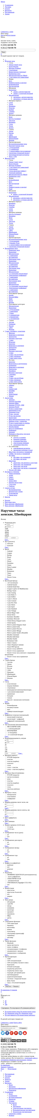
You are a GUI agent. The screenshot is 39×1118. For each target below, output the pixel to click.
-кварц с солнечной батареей (22, 194)
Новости (8, 1079)
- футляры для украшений (21, 457)
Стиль (7, 682)
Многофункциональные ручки (19, 419)
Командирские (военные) (17, 72)
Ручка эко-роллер (15, 416)
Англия (11, 322)
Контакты (8, 10)
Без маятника (13, 257)
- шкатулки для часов (20, 466)
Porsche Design (14, 427)
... (5, 59)
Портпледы (13, 336)
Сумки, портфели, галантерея (15, 331)
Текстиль (12, 120)
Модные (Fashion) (15, 68)
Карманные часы (14, 74)
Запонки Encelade (15, 401)
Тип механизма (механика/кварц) (16, 724)
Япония (11, 140)
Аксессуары (9, 398)
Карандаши (13, 418)
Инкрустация (9, 888)
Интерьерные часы (11, 248)
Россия (11, 133)
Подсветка (8, 872)
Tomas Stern (13, 481)
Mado (10, 299)
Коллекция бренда (11, 581)
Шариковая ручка (15, 410)
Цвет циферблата (11, 818)
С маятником (13, 255)
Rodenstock (12, 430)
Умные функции (10, 941)
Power (11, 300)
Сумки (11, 340)
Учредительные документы (22, 1108)
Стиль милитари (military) (17, 171)
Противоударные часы (16, 146)
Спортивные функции (12, 921)
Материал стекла (10, 792)
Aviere (11, 475)
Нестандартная (14, 86)
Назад (11, 1085)
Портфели (12, 349)
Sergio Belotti (13, 394)
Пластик (12, 108)
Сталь (11, 102)
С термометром (14, 315)
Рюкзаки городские (15, 338)
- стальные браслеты (20, 441)
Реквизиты (12, 1090)
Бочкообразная (14, 84)
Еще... (7, 540)
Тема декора (9, 900)
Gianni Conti (13, 389)
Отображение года (11, 855)
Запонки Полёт (14, 407)
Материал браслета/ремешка (14, 773)
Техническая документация (22, 1112)
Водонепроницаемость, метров (15, 738)
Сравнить (10, 1067)
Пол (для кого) (10, 541)
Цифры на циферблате (12, 863)
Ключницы (12, 365)
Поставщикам (9, 12)
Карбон (11, 110)
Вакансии (12, 1099)
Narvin (11, 392)
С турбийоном (14, 149)
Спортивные (13, 70)
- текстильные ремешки (21, 443)
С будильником (14, 147)
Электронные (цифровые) (17, 275)
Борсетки (12, 344)
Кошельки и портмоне (16, 335)
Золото (11, 113)
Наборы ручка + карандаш (18, 421)
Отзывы (11, 1101)
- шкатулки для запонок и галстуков (25, 463)
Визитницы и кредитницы (18, 363)
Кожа (10, 117)
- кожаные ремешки (19, 439)
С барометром (13, 317)
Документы (13, 1103)
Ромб (10, 189)
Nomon (11, 479)
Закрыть (3, 1067)
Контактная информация (17, 1088)
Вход (2, 35)
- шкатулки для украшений (22, 464)
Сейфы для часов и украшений (19, 454)
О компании (9, 5)
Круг (10, 81)
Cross (10, 387)
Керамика (12, 106)
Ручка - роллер (14, 414)
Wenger (11, 396)
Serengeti (12, 432)
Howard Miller (13, 297)
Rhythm (11, 302)
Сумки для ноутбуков (16, 354)
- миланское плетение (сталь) (23, 450)
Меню (3, 2)
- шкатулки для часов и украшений (25, 468)
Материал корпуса (11, 755)
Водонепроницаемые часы (18, 144)
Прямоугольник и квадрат (18, 83)
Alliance (11, 385)
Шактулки (12, 461)
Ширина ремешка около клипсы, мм (17, 810)
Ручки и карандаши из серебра (19, 423)
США (11, 135)
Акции (7, 14)
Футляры (12, 455)
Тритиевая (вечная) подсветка (19, 155)
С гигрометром (14, 318)
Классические (13, 66)
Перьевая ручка (14, 412)
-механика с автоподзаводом (22, 198)
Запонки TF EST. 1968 (16, 405)
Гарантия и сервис (15, 1113)
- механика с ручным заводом (23, 99)
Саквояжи (12, 374)
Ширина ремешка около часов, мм (16, 802)
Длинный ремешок (15, 173)
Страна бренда (10, 660)
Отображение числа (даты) (14, 832)
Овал (10, 185)
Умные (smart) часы (15, 65)
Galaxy (11, 477)
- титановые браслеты (20, 445)
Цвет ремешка (9, 821)
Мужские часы (10, 61)
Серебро (11, 111)
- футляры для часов (19, 459)
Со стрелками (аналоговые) (18, 273)
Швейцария (13, 137)
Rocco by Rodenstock (16, 428)
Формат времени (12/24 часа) (15, 825)
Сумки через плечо (15, 358)
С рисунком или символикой (19, 77)
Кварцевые (12, 90)
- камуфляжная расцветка (21, 448)
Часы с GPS (13, 156)
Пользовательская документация (24, 1110)
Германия (12, 324)
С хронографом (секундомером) (20, 151)
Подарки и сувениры (12, 472)
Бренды (7, 497)
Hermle (11, 295)
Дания (11, 131)
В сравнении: (5, 1065)
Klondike (12, 391)
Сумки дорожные (15, 356)
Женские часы (9, 158)
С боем (11, 313)
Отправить (23, 1028)
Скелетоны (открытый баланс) (19, 153)
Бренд (7, 549)
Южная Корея (13, 138)
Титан (11, 104)
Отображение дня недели (13, 840)
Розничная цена (10, 522)
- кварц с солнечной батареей (23, 93)
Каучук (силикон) (15, 119)
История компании (15, 1097)
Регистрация (11, 35)
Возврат (11, 1115)
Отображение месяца (12, 848)
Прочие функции (11, 957)
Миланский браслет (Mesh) (18, 75)
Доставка (8, 7)
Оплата (7, 9)
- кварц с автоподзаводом (21, 92)
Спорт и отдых (10, 488)
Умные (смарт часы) (15, 162)
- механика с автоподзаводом (23, 97)
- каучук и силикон (19, 437)
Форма (7, 703)
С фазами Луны (14, 243)
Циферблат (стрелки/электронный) (17, 715)
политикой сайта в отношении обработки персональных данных (19, 1059)
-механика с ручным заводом (23, 200)
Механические (14, 95)
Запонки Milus (14, 403)
